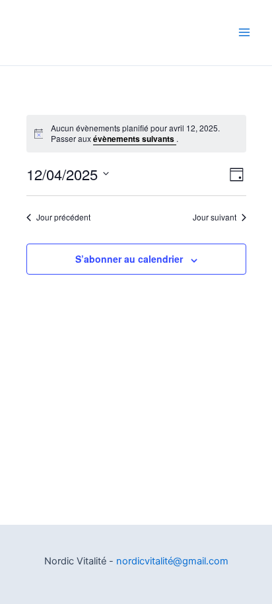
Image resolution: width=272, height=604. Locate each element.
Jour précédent (63, 217)
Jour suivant (214, 217)
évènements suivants (134, 139)
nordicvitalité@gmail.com (172, 561)
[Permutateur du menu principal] (244, 33)
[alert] (136, 133)
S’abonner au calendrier (129, 258)
